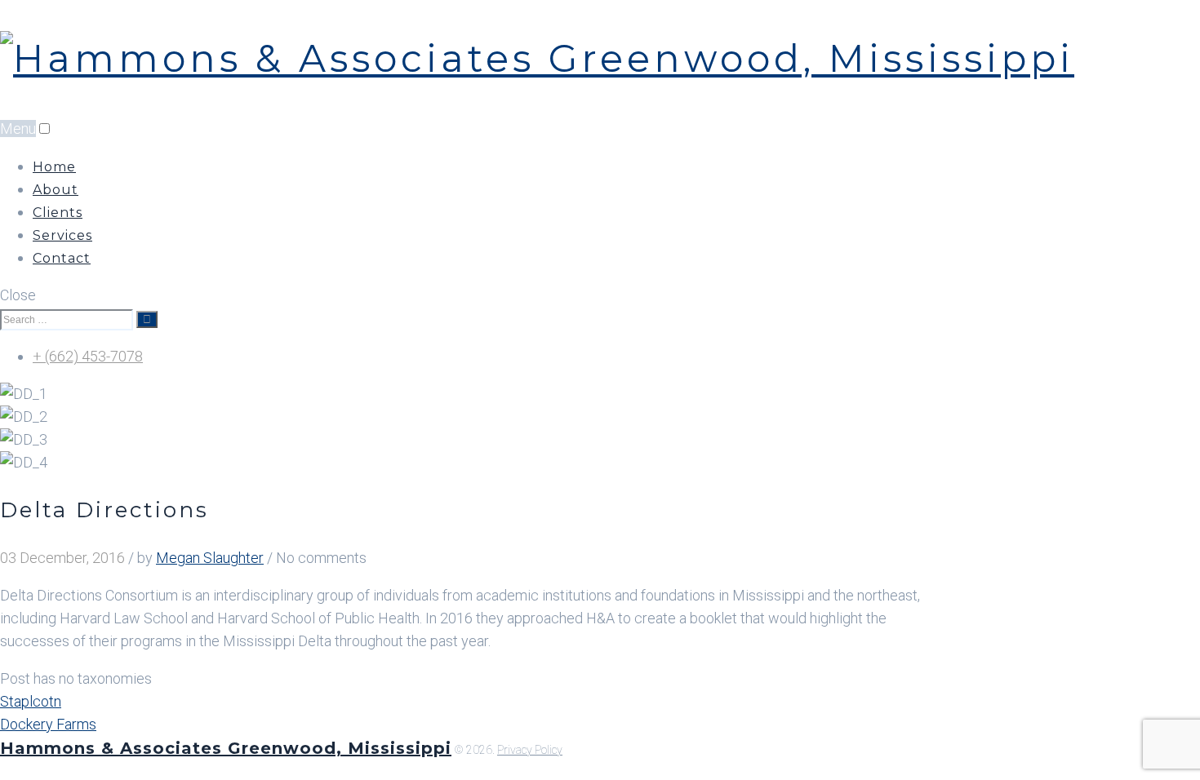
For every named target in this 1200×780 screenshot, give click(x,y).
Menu (18, 128)
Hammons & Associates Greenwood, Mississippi (225, 748)
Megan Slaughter (210, 557)
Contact (62, 258)
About (55, 189)
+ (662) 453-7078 (88, 356)
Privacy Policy (529, 749)
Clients (57, 212)
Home (54, 167)
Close (18, 295)
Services (62, 235)
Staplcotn (30, 701)
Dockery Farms (48, 724)
